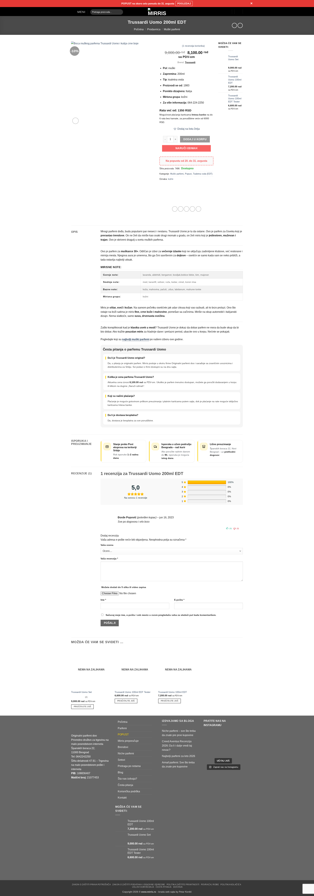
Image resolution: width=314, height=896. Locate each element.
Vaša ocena (107, 545)
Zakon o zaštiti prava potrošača (91, 884)
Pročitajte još (82, 707)
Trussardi (190, 62)
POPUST (123, 734)
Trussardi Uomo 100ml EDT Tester (132, 692)
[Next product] (234, 25)
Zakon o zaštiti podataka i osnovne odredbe (138, 884)
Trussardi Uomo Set (81, 692)
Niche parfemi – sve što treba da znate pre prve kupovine (179, 733)
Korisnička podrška (129, 791)
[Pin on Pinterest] (192, 209)
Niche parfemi (126, 753)
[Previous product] (240, 25)
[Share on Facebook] (174, 209)
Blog (120, 772)
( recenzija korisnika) (193, 45)
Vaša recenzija (109, 558)
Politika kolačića (230, 884)
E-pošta (179, 599)
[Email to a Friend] (186, 209)
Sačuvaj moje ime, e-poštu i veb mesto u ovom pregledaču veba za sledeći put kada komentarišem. (161, 615)
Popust (188, 174)
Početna (139, 29)
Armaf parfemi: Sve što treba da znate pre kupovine (178, 764)
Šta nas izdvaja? (127, 778)
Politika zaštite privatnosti (183, 884)
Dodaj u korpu (195, 139)
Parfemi (122, 728)
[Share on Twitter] (180, 209)
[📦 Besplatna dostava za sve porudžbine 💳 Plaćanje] (213, 738)
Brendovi (123, 747)
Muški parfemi (172, 29)
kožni (170, 179)
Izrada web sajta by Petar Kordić (175, 891)
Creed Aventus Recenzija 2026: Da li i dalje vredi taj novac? (177, 745)
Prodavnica (153, 29)
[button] (78, 12)
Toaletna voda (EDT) (202, 174)
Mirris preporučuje (128, 740)
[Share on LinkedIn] (198, 209)
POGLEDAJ (184, 3)
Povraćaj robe (210, 884)
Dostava (178, 887)
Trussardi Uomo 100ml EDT (172, 692)
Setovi (121, 759)
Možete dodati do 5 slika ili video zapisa (123, 587)
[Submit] (119, 12)
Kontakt (122, 797)
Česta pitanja (125, 784)
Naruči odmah (186, 148)
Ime (103, 599)
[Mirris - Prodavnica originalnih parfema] (157, 11)
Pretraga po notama (129, 766)
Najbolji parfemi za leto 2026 (178, 756)
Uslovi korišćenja (143, 887)
